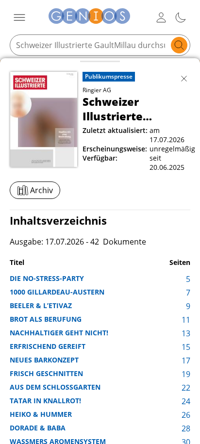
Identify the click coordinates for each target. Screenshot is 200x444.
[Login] (161, 17)
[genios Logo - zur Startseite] (89, 17)
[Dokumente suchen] (179, 45)
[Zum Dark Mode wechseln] (180, 17)
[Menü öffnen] (19, 17)
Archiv (41, 190)
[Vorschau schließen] (184, 78)
